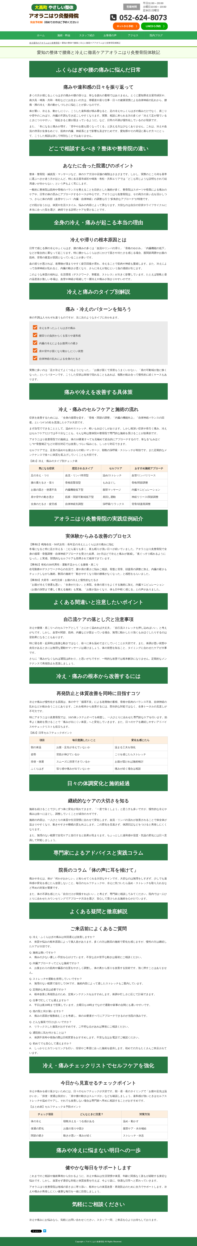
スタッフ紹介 (87, 35)
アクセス (133, 35)
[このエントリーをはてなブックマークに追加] (44, 1231)
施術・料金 (63, 35)
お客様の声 (110, 35)
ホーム (41, 35)
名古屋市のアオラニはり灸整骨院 (44, 43)
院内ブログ (156, 35)
